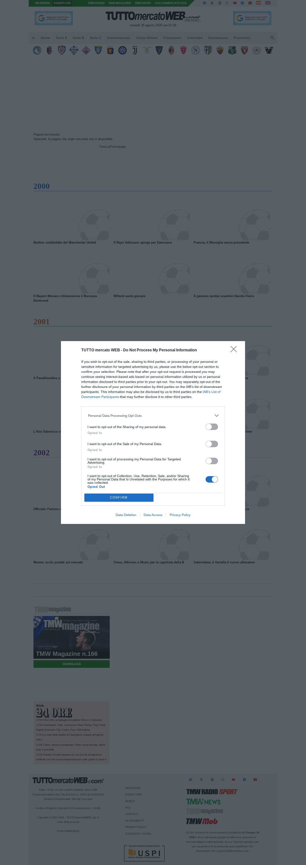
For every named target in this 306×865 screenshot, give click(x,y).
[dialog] (153, 432)
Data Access (153, 515)
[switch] (212, 427)
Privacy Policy (180, 515)
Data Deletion (126, 515)
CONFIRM (119, 497)
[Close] (235, 350)
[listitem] (153, 415)
